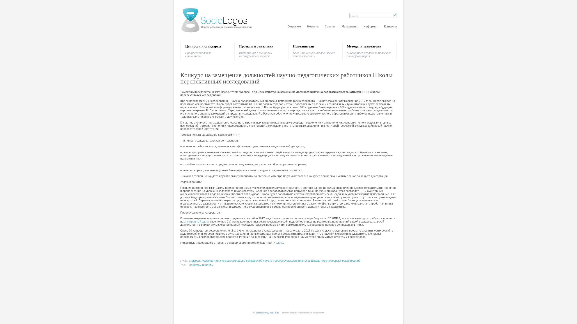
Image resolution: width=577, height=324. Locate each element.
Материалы (349, 26)
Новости (312, 26)
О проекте (294, 26)
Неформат (371, 26)
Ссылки (330, 26)
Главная (194, 260)
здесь (279, 242)
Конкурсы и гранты (201, 265)
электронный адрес (196, 221)
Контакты (390, 26)
